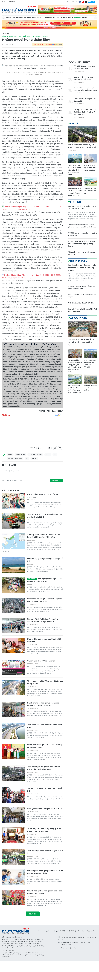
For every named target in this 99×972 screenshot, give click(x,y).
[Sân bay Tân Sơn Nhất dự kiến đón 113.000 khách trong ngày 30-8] (13, 625)
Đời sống (77, 17)
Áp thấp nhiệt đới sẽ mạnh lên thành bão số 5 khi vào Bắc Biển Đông (43, 536)
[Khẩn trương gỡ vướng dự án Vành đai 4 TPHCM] (90, 353)
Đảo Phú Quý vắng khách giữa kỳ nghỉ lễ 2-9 (45, 560)
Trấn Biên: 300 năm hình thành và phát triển (44, 726)
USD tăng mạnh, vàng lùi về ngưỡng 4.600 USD (82, 234)
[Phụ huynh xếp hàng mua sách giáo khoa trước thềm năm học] (13, 709)
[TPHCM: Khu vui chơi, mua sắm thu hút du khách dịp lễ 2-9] (13, 521)
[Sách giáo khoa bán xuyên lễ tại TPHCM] (13, 815)
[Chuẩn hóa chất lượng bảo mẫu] (13, 667)
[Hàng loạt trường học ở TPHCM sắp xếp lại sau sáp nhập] (13, 751)
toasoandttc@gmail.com (70, 948)
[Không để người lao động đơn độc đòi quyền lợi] (13, 645)
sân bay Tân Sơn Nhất (15, 458)
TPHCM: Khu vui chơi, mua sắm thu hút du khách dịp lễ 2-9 (44, 515)
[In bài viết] (60, 448)
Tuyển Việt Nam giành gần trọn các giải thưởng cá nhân (85, 89)
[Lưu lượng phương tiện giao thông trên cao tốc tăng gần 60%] (13, 605)
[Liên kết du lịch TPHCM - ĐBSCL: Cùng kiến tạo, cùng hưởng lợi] (75, 181)
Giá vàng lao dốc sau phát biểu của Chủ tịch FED (82, 207)
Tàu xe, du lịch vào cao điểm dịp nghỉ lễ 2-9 (44, 789)
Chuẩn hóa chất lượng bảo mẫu (41, 661)
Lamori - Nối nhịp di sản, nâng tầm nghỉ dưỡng (83, 78)
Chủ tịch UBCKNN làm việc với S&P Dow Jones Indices (82, 287)
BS (55, 455)
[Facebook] (80, 2)
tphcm (10, 455)
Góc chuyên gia (17, 17)
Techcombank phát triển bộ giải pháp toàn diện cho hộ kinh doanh (82, 226)
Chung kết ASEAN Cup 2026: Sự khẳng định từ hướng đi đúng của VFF (85, 112)
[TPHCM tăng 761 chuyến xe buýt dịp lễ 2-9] (13, 857)
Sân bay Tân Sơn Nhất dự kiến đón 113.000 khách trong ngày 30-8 (42, 620)
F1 (27, 458)
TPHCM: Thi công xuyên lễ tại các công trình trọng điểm (81, 340)
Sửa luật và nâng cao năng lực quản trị (90, 388)
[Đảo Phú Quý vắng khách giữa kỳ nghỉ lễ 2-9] (13, 565)
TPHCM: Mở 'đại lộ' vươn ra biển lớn (90, 191)
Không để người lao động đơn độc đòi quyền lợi (44, 640)
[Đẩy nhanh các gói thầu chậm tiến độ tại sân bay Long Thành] (75, 378)
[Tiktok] (86, 2)
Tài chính (27, 17)
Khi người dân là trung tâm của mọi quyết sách (43, 495)
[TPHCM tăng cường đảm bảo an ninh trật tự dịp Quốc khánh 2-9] (13, 773)
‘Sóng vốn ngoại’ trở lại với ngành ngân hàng (81, 253)
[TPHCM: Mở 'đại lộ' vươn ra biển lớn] (90, 181)
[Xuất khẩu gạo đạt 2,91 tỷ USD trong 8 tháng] (90, 158)
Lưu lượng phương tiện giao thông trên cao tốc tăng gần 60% (44, 600)
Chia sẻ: (32, 447)
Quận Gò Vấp (20, 455)
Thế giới (84, 17)
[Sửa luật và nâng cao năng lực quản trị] (90, 378)
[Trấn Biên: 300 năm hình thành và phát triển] (13, 731)
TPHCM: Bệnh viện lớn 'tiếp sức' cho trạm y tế (84, 67)
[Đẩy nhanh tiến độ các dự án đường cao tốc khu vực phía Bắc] (82, 134)
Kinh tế (8, 17)
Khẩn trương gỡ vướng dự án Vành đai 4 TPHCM (90, 363)
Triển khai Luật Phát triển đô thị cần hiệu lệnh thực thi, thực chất (75, 170)
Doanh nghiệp (68, 17)
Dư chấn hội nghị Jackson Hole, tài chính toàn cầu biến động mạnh (82, 267)
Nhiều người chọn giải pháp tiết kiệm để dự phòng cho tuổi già (45, 872)
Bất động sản (57, 17)
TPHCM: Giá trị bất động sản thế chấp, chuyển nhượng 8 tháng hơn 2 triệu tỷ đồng (75, 366)
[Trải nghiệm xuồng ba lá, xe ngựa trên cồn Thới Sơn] (13, 585)
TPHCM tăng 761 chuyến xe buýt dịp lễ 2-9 (45, 852)
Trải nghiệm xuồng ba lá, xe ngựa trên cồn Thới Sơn (44, 580)
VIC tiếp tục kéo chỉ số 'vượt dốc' (81, 303)
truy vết (34, 458)
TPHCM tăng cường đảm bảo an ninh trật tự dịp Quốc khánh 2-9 (43, 768)
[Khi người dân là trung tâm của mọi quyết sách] (13, 500)
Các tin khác (11, 490)
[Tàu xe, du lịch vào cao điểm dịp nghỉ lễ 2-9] (13, 795)
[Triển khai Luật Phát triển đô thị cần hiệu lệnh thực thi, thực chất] (75, 158)
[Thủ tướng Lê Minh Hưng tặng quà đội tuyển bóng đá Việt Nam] (13, 835)
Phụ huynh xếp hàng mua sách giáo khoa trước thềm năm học (43, 704)
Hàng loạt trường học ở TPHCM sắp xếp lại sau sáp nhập (45, 746)
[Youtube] (83, 2)
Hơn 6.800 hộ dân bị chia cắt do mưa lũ (85, 100)
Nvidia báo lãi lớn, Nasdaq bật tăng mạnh (82, 296)
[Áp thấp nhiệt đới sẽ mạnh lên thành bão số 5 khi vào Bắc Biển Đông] (13, 541)
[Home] (3, 17)
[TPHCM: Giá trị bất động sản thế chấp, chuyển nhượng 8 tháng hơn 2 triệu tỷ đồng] (75, 353)
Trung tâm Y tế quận (35, 455)
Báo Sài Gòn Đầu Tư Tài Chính (19, 9)
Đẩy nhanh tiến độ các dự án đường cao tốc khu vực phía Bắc (82, 146)
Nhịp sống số (47, 17)
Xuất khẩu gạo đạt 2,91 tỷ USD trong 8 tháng (90, 168)
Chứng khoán (36, 17)
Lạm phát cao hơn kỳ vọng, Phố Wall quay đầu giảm (82, 310)
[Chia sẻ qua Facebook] (44, 448)
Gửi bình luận (56, 480)
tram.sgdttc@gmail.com (89, 931)
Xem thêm (33, 914)
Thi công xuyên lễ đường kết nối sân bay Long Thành (45, 682)
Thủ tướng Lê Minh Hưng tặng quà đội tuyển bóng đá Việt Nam (44, 830)
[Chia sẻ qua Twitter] (49, 448)
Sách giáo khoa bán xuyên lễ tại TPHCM (44, 809)
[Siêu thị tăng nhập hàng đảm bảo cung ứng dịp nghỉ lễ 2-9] (13, 897)
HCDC (48, 455)
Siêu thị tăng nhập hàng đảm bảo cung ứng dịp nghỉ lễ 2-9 (44, 892)
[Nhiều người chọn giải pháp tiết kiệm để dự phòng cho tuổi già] (13, 877)
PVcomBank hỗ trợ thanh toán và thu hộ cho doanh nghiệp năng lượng (81, 243)
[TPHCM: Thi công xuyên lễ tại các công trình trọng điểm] (82, 329)
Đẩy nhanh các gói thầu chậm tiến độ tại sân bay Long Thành (74, 389)
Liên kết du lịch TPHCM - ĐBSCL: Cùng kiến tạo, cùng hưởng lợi (75, 192)
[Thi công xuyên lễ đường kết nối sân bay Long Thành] (13, 687)
